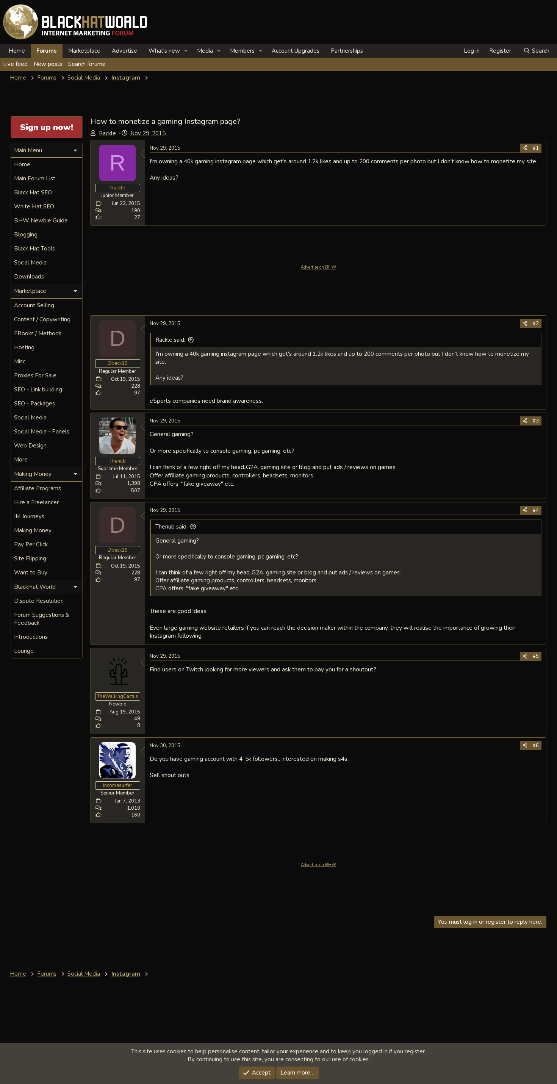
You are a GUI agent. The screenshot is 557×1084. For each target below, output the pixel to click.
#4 (536, 510)
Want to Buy (30, 572)
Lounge (24, 651)
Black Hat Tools (34, 248)
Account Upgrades (295, 51)
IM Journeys (29, 516)
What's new (164, 51)
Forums (46, 51)
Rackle (107, 133)
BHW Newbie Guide (41, 220)
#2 (536, 323)
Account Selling (34, 305)
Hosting (24, 347)
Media (205, 51)
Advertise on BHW (318, 267)
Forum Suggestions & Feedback (41, 619)
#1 (536, 148)
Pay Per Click (31, 544)
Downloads (29, 276)
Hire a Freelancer (36, 502)
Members (242, 51)
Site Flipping (30, 558)
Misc (19, 361)
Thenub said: (171, 526)
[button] (186, 51)
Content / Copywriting (42, 319)
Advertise (124, 51)
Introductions (31, 637)
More (21, 459)
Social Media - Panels (41, 431)
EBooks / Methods (37, 333)
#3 (536, 421)
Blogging (26, 234)
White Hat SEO (34, 206)
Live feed (15, 64)
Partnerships (347, 51)
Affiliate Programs (37, 488)
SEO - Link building (38, 389)
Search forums (86, 64)
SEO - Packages (34, 403)
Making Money (33, 530)
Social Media (30, 262)
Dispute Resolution (39, 601)
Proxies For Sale (35, 375)
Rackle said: (170, 340)
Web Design (30, 445)
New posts (48, 64)
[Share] (525, 148)
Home (17, 51)
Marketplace (84, 51)
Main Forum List (34, 178)
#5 (536, 656)
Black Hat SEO (33, 192)
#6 (536, 745)
